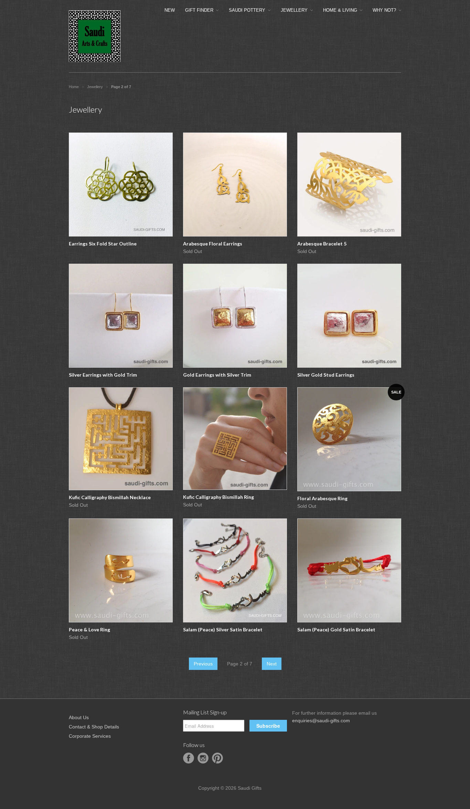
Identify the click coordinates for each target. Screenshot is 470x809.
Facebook (188, 758)
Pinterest (217, 758)
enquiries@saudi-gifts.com (321, 720)
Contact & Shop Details (94, 726)
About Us (79, 717)
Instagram (203, 758)
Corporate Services (90, 736)
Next (272, 663)
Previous (203, 663)
